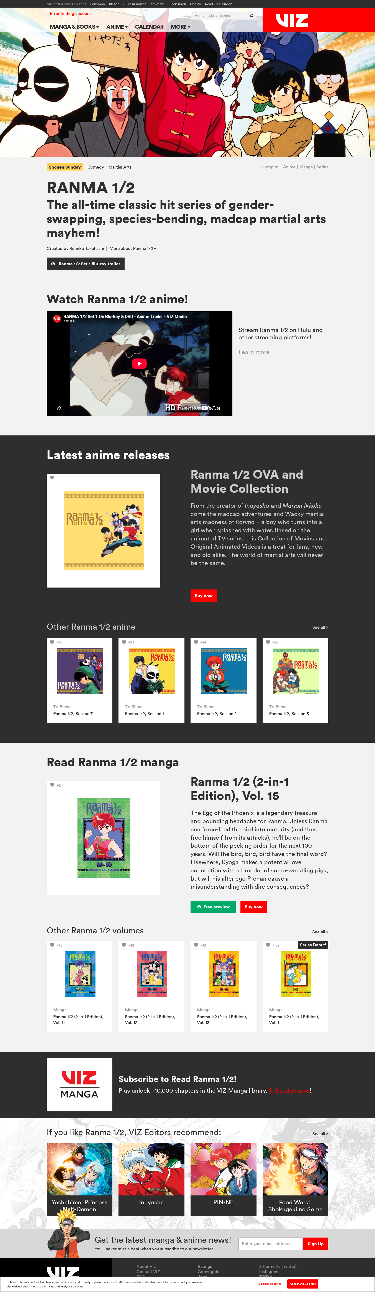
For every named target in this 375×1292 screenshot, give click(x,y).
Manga (306, 166)
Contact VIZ (148, 1271)
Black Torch (177, 4)
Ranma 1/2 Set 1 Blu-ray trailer (89, 264)
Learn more (254, 352)
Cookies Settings (269, 1284)
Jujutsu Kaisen (134, 4)
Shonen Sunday (65, 167)
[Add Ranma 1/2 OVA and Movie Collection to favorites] (53, 477)
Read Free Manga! (219, 4)
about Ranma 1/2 (131, 248)
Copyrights (208, 1271)
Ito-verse (157, 4)
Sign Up (316, 1244)
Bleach (114, 4)
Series (322, 166)
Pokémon (97, 4)
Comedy (95, 167)
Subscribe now (289, 1090)
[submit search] (252, 15)
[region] (187, 1284)
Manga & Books (73, 26)
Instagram (268, 1271)
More (179, 26)
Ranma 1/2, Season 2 (217, 713)
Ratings (205, 1266)
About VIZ (146, 1266)
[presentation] (79, 671)
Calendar (149, 26)
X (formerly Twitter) (278, 1266)
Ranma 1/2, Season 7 (73, 713)
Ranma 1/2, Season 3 (289, 713)
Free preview (217, 907)
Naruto (195, 4)
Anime (115, 26)
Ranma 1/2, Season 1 (144, 713)
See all (320, 627)
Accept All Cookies (303, 1284)
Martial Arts (120, 167)
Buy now (204, 596)
